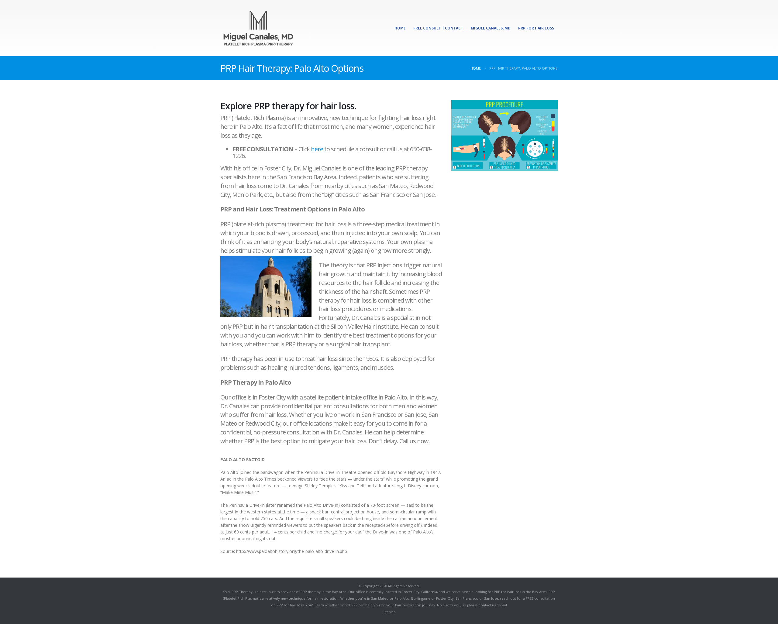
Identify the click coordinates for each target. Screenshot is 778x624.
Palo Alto (401, 598)
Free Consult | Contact (438, 28)
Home (400, 28)
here (317, 149)
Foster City (410, 591)
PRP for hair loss (290, 605)
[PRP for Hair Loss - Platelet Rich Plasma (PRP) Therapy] (258, 28)
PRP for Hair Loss (536, 28)
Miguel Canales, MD (491, 28)
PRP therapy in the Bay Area (323, 591)
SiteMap (389, 611)
